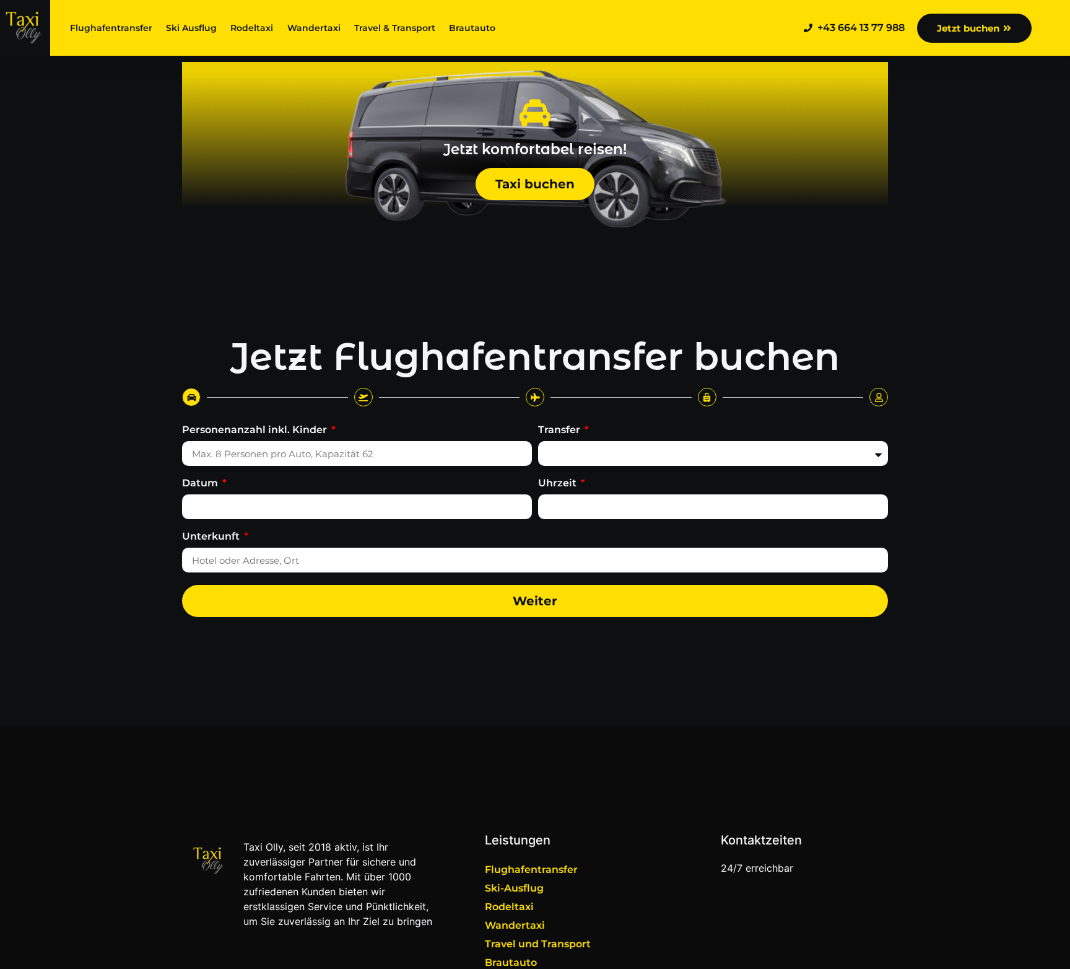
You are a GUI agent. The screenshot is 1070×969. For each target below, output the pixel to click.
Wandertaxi (314, 27)
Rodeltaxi (251, 27)
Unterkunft (212, 537)
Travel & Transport (394, 27)
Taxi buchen (535, 184)
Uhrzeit (558, 483)
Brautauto (472, 27)
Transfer (560, 430)
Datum (201, 483)
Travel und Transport (538, 944)
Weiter (535, 601)
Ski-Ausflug (514, 888)
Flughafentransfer (111, 27)
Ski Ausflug (191, 27)
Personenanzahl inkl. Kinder (255, 430)
